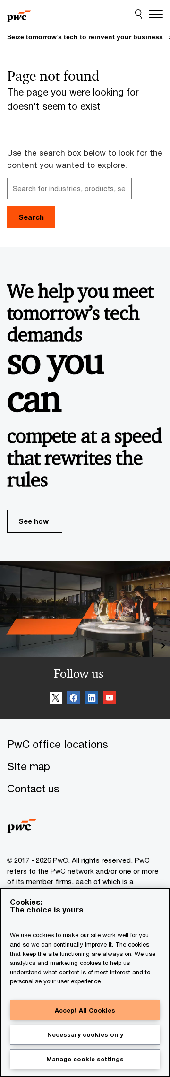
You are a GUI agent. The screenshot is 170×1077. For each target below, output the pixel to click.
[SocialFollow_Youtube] (109, 699)
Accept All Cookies (85, 1010)
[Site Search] (138, 14)
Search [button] (31, 217)
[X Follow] (55, 699)
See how (33, 521)
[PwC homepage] (19, 14)
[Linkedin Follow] (91, 699)
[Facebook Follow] (73, 699)
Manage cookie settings (85, 1059)
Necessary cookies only (85, 1034)
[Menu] (156, 14)
